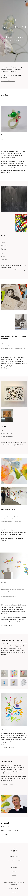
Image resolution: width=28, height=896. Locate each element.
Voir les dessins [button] (8, 748)
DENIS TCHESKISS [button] (14, 856)
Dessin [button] (14, 863)
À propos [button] (14, 871)
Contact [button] (14, 875)
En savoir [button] (6, 784)
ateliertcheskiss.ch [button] (14, 888)
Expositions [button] (14, 867)
